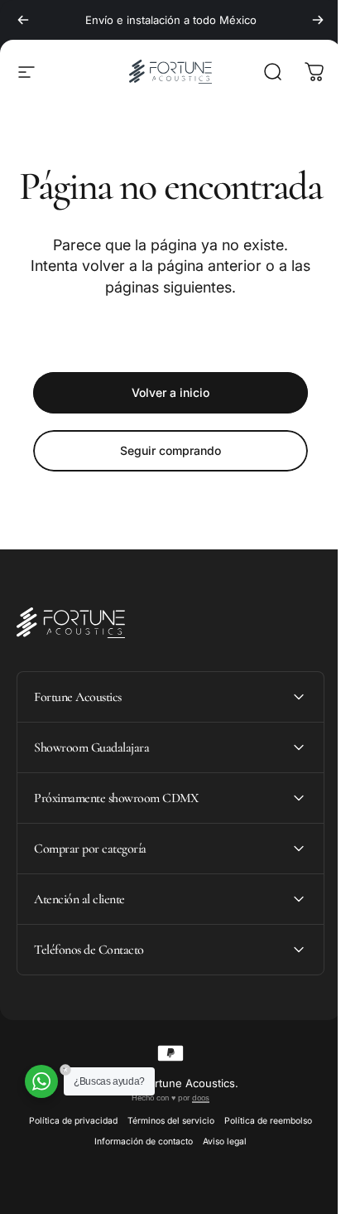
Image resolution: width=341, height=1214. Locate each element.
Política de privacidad (67, 1164)
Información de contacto (138, 1185)
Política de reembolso (262, 1164)
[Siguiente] (318, 20)
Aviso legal (219, 1185)
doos (195, 1141)
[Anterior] (23, 20)
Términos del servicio (165, 1164)
